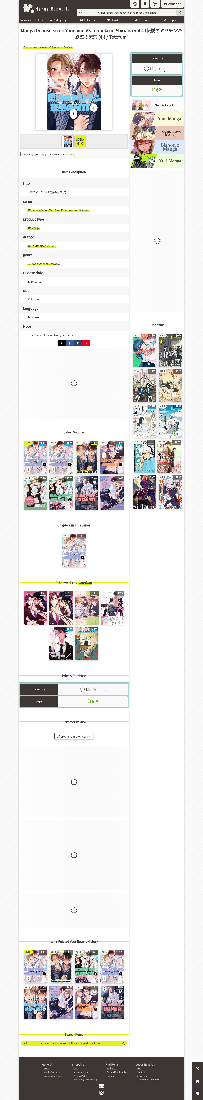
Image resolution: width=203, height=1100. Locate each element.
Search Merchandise (117, 1072)
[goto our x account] (101, 1092)
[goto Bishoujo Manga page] (157, 152)
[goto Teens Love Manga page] (157, 138)
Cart (75, 1068)
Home (47, 1068)
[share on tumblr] (78, 343)
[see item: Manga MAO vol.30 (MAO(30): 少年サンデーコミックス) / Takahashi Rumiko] (144, 456)
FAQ (139, 1068)
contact (174, 3)
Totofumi (85, 582)
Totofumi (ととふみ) (43, 246)
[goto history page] (134, 4)
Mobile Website (52, 1072)
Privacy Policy (80, 1075)
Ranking (117, 20)
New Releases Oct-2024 (63, 154)
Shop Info (142, 1075)
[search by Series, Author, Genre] (180, 13)
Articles (89, 20)
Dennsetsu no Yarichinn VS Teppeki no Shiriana (60, 210)
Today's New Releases (32, 20)
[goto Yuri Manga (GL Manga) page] (157, 166)
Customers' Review (54, 1075)
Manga (35, 228)
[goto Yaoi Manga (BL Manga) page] (157, 124)
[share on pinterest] (86, 343)
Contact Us (142, 1072)
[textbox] (81, 1043)
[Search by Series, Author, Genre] (123, 1043)
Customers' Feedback (148, 1079)
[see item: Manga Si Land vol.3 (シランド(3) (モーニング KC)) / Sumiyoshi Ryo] (144, 492)
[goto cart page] (155, 4)
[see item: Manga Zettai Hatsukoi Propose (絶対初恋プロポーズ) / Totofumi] (61, 608)
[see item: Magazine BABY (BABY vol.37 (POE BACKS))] (86, 643)
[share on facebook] (70, 343)
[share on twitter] (62, 343)
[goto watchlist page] (145, 4)
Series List (112, 1068)
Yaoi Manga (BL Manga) (35, 154)
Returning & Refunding (85, 1079)
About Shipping (81, 1072)
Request (144, 20)
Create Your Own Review (75, 736)
